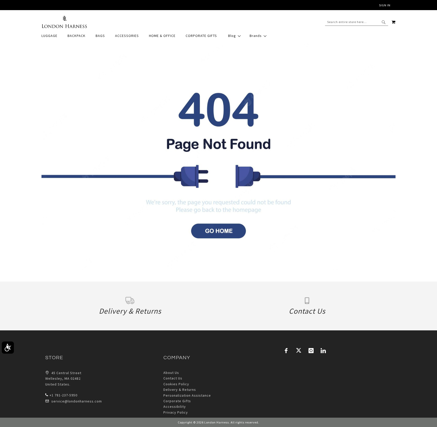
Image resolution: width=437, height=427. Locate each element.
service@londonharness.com (76, 401)
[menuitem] (51, 36)
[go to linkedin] (323, 351)
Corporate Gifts (177, 401)
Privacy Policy (175, 412)
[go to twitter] (299, 351)
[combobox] (356, 22)
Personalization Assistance (187, 395)
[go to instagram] (311, 351)
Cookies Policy (176, 384)
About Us (171, 372)
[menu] (218, 36)
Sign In (384, 5)
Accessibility (174, 406)
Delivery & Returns (179, 389)
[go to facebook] (286, 351)
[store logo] (64, 22)
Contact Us (172, 378)
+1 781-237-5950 (63, 395)
